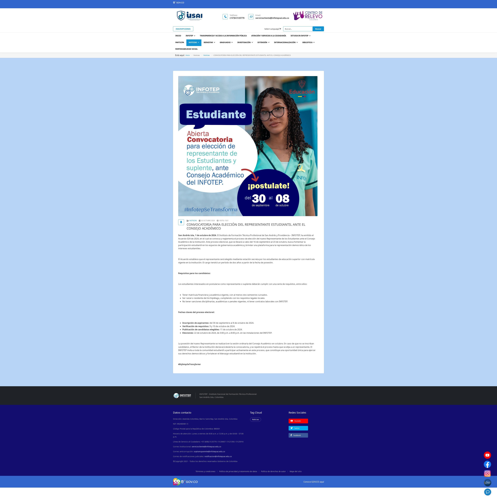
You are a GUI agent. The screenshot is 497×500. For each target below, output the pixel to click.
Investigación (244, 42)
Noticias (193, 42)
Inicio (178, 36)
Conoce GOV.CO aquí (314, 481)
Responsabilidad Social (186, 49)
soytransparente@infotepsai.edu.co (209, 451)
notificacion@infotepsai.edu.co (218, 456)
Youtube (297, 421)
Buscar (318, 29)
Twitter (296, 428)
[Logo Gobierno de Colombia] (248, 2)
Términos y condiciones (205, 471)
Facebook (297, 435)
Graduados (225, 42)
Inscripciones (183, 29)
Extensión (262, 42)
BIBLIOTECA (307, 42)
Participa (179, 42)
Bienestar (208, 42)
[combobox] (298, 28)
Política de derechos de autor (273, 471)
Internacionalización (285, 42)
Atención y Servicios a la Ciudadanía (268, 36)
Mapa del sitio (296, 471)
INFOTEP (189, 36)
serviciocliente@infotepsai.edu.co (206, 446)
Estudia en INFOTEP (299, 36)
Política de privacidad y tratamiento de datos (238, 471)
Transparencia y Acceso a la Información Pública (223, 36)
